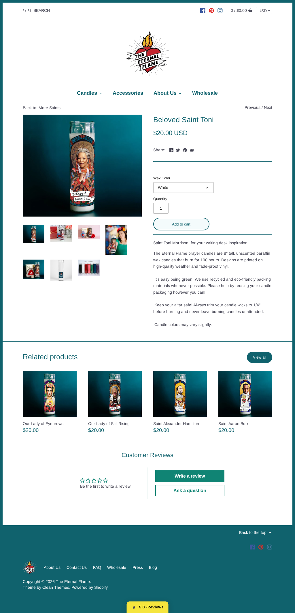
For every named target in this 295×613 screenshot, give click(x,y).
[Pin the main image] (185, 149)
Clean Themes (55, 587)
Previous (252, 107)
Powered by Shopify (89, 587)
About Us (52, 567)
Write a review (190, 476)
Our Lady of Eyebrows (43, 423)
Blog (153, 567)
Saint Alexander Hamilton (176, 423)
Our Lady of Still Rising (109, 423)
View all (259, 357)
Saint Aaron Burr (233, 423)
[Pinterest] (211, 10)
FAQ (97, 567)
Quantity (160, 199)
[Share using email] (192, 149)
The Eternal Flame (73, 581)
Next (268, 107)
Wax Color (161, 178)
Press (138, 567)
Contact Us (77, 567)
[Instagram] (220, 10)
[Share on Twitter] (178, 149)
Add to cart (181, 224)
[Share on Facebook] (171, 149)
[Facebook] (202, 10)
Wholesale (116, 567)
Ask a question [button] (189, 490)
